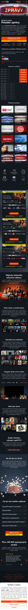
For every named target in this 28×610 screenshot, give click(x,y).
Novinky (15, 575)
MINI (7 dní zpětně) (6, 61)
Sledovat (23, 70)
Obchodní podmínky (8, 577)
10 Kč (15, 34)
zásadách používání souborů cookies (10, 598)
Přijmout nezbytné (14, 604)
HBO (26, 5)
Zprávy (16, 5)
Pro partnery (9, 578)
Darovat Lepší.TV (14, 580)
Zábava (6, 5)
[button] (1, 560)
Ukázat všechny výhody (14, 450)
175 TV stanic (13, 31)
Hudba (21, 5)
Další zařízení (23, 382)
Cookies (15, 578)
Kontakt (20, 578)
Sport (11, 5)
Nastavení (14, 607)
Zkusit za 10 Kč (14, 470)
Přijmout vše (14, 601)
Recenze (20, 575)
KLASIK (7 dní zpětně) (16, 61)
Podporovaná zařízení (19, 577)
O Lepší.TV (8, 575)
